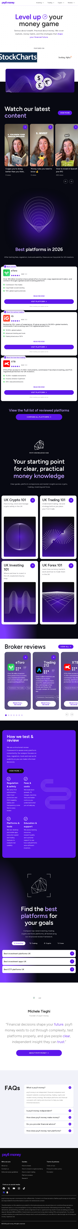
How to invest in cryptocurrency (32, 1169)
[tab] (18, 943)
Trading (49, 3)
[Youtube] (14, 1188)
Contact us (5, 1169)
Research (25, 1178)
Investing (39, 3)
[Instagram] (19, 1188)
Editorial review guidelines (10, 1172)
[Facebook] (4, 1188)
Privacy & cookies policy (54, 1169)
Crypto (60, 3)
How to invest (26, 1166)
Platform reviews (27, 1175)
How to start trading (28, 1172)
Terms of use (51, 1166)
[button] (66, 714)
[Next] (71, 181)
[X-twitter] (9, 1188)
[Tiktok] (24, 1188)
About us (4, 1166)
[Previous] (66, 181)
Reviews (70, 3)
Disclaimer (50, 1172)
